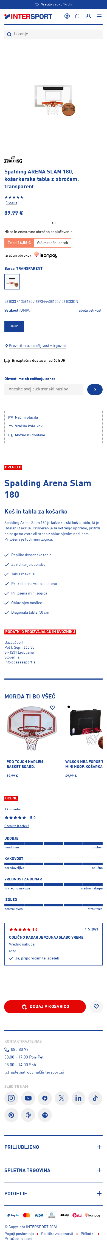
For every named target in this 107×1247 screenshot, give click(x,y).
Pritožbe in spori (18, 1239)
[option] (14, 326)
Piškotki (88, 1234)
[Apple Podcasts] (28, 1115)
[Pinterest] (11, 1115)
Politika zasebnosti (57, 1234)
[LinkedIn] (79, 1098)
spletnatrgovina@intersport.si (37, 1072)
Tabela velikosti (90, 310)
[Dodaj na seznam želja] (52, 707)
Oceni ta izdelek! (16, 826)
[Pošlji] (95, 389)
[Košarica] (77, 16)
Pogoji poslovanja (19, 1234)
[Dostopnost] (67, 16)
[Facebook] (45, 1098)
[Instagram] (11, 1098)
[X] (62, 1098)
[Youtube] (28, 1098)
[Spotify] (45, 1115)
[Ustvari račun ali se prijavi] (88, 16)
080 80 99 (20, 1050)
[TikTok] (95, 1098)
